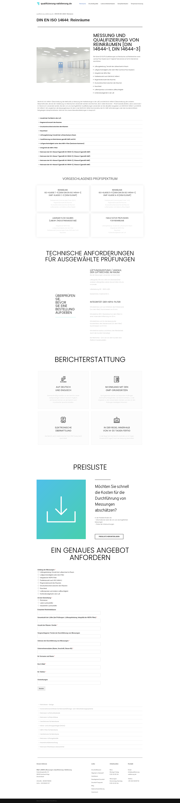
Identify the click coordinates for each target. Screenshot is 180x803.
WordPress (53, 800)
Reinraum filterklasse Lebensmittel (52, 747)
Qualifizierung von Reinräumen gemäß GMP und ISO (58, 139)
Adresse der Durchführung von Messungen (53, 641)
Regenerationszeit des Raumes (51, 122)
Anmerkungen (43, 679)
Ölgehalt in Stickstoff (97, 773)
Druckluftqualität (93, 3)
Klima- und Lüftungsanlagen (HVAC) (52, 726)
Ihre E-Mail (42, 664)
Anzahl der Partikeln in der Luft (50, 118)
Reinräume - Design (47, 704)
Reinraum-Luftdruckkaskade (50, 713)
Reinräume (82, 3)
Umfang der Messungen (47, 570)
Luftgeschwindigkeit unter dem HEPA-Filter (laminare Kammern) (62, 143)
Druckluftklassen (96, 770)
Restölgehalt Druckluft (97, 779)
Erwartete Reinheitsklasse (47, 609)
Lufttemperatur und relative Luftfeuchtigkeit (54, 591)
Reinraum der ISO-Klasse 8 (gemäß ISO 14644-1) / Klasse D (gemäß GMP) (65, 152)
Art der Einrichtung (45, 598)
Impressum (94, 792)
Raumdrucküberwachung (49, 743)
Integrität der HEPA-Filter (49, 148)
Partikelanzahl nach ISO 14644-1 (51, 580)
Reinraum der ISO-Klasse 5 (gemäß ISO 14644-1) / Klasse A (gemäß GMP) (65, 165)
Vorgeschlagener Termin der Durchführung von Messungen (59, 633)
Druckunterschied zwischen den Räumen (54, 127)
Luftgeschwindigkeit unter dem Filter (52, 575)
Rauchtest (43, 131)
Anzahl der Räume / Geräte (47, 625)
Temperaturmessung (137, 3)
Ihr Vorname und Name (46, 656)
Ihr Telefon (42, 672)
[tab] (90, 118)
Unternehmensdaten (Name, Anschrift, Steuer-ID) (55, 648)
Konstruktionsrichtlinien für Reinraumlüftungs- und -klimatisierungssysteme (66, 709)
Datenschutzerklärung (97, 789)
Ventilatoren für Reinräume (49, 721)
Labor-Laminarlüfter (46, 603)
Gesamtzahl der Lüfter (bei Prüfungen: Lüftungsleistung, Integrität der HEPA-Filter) (67, 617)
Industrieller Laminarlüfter (48, 605)
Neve (38, 800)
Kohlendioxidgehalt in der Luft (50, 594)
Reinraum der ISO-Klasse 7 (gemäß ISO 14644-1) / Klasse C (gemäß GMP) (65, 156)
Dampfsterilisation (123, 3)
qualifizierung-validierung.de (45, 14)
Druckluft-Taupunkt (97, 782)
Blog (92, 785)
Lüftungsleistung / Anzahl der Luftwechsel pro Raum (58, 135)
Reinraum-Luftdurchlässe (49, 717)
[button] (109, 536)
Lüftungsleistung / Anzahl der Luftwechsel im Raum (57, 572)
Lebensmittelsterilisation (108, 3)
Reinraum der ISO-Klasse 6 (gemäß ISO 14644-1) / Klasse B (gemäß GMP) (65, 160)
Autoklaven (94, 776)
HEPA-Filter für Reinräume (49, 730)
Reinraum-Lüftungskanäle (49, 738)
